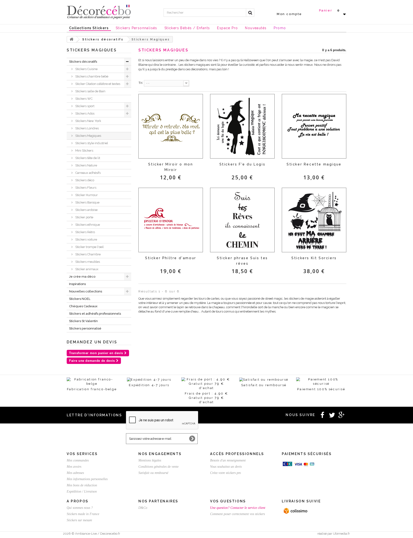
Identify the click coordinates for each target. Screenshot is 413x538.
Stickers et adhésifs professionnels (95, 313)
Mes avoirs (74, 466)
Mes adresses (75, 473)
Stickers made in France (83, 514)
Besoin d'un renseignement (228, 460)
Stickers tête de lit (87, 158)
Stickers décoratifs (83, 61)
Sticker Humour (86, 195)
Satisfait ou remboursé (153, 473)
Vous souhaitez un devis (226, 466)
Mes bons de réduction (82, 485)
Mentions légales (149, 460)
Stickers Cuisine (86, 69)
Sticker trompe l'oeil (89, 247)
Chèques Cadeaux (83, 306)
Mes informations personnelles (87, 479)
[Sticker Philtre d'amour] (171, 220)
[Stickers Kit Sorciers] (314, 220)
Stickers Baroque (87, 202)
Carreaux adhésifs (88, 173)
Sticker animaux (86, 269)
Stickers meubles (87, 262)
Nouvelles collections (85, 291)
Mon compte (289, 14)
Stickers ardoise (86, 210)
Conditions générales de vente (158, 466)
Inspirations (77, 284)
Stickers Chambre (88, 254)
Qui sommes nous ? (80, 508)
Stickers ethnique (87, 224)
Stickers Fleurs (85, 187)
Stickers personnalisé (85, 328)
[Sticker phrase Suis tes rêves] (242, 220)
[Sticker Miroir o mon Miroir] (171, 126)
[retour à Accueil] (71, 39)
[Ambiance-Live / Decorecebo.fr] (99, 11)
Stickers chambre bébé (91, 76)
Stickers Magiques (88, 135)
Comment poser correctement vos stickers (237, 514)
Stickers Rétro (85, 232)
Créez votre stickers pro (225, 473)
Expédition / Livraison (82, 491)
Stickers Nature (86, 165)
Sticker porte (84, 217)
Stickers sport (84, 106)
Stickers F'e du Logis (242, 164)
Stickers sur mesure (79, 520)
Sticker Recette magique (314, 164)
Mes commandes (78, 460)
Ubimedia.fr (341, 533)
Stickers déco (84, 180)
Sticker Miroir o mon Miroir (170, 167)
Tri (140, 83)
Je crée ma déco (82, 276)
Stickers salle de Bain (90, 91)
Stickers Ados (84, 113)
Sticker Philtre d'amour (170, 258)
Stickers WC (83, 98)
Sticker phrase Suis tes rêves (242, 260)
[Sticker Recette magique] (314, 126)
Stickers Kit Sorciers (314, 258)
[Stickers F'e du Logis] (242, 126)
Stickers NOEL (79, 299)
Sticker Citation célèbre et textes (97, 84)
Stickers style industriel (91, 143)
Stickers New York (88, 121)
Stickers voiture (86, 239)
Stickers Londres (87, 128)
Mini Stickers (84, 150)
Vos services (82, 454)
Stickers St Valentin (83, 321)
